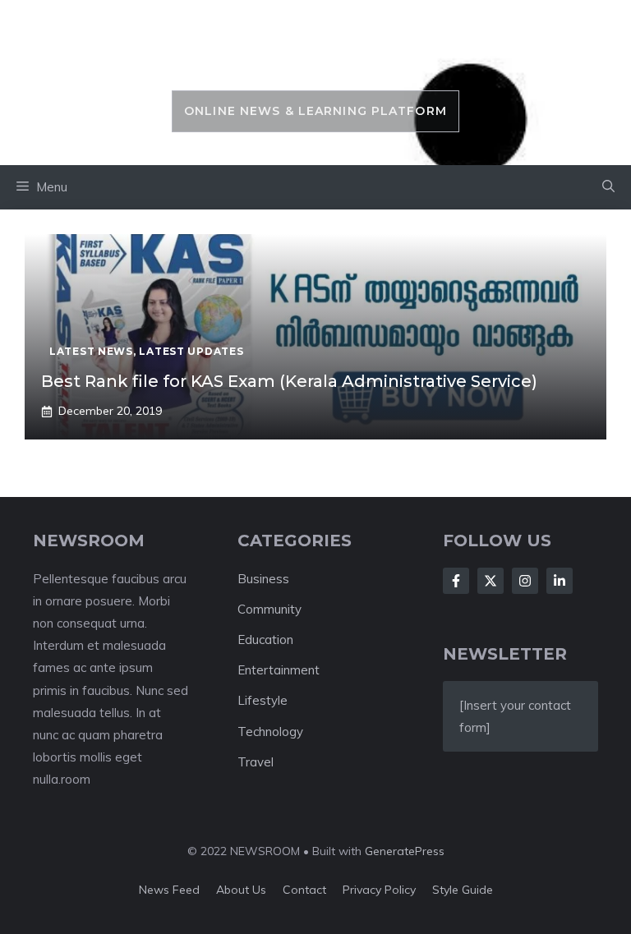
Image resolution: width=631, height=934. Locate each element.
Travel (255, 762)
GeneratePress (404, 851)
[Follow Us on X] (490, 581)
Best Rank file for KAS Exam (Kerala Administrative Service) (289, 381)
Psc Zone (315, 53)
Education (265, 639)
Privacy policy (379, 889)
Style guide (462, 889)
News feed (169, 889)
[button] (608, 187)
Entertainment (278, 670)
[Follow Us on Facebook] (456, 581)
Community (269, 609)
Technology (270, 731)
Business (263, 579)
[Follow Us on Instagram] (525, 581)
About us (241, 889)
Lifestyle (262, 700)
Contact (304, 889)
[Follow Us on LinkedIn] (559, 581)
